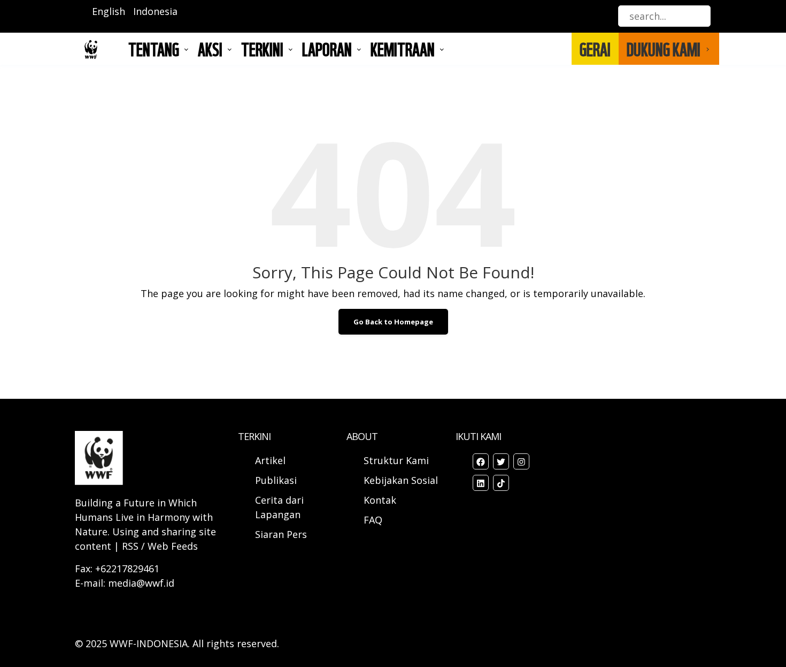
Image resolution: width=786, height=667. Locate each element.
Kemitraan (403, 48)
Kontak (380, 500)
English (108, 11)
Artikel (271, 460)
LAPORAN (327, 48)
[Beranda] (91, 49)
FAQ (373, 519)
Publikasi (276, 480)
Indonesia (155, 11)
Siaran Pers (281, 534)
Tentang (153, 48)
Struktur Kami (396, 460)
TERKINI (262, 48)
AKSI (210, 48)
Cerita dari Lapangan (279, 507)
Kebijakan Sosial (401, 480)
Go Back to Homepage (393, 322)
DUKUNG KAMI (663, 48)
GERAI (595, 48)
